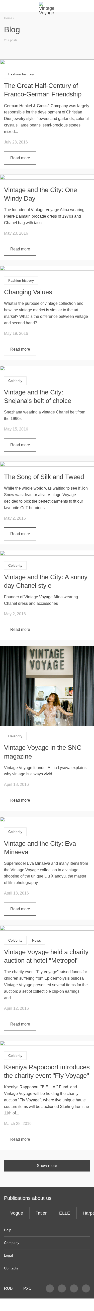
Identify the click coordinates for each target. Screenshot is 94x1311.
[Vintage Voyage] (47, 6)
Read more (20, 158)
